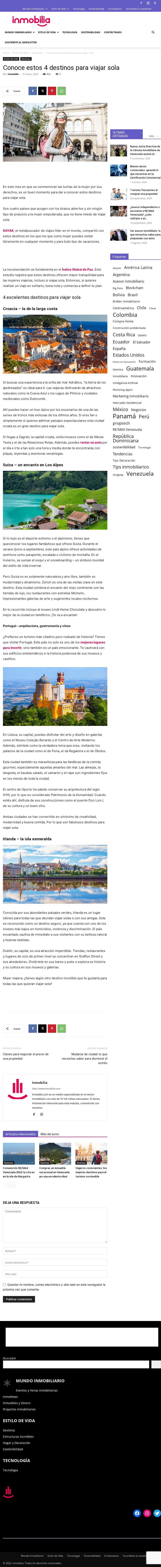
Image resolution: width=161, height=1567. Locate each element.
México (120, 409)
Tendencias (122, 454)
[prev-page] (5, 1184)
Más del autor (50, 1134)
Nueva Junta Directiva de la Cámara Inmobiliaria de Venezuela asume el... (145, 150)
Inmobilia (13, 74)
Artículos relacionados (20, 1134)
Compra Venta (123, 321)
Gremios (118, 369)
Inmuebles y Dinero (16, 1403)
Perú (144, 416)
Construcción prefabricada (129, 328)
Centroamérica (123, 308)
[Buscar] (156, 1364)
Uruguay (118, 475)
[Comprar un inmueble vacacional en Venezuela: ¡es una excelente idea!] (55, 1154)
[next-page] (12, 1184)
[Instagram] (148, 3)
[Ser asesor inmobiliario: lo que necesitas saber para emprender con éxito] (118, 235)
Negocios (138, 409)
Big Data (118, 288)
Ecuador (121, 342)
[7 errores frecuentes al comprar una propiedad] (118, 194)
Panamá (124, 416)
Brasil (133, 295)
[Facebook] (141, 3)
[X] (155, 3)
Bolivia (119, 294)
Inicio (6, 53)
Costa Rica (124, 334)
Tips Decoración (124, 460)
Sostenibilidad (96, 8)
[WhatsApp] (61, 91)
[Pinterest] (52, 91)
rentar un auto (91, 442)
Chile (141, 308)
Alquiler (117, 268)
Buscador (9, 1358)
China (152, 308)
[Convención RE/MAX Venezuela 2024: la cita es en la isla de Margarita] (19, 1154)
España (119, 348)
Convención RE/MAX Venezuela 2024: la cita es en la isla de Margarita (19, 1172)
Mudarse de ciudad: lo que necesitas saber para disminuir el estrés (84, 1058)
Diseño (142, 335)
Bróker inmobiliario (126, 301)
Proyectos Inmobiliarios (19, 1409)
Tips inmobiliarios (131, 467)
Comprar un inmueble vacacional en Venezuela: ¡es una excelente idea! (54, 1172)
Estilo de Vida (58, 8)
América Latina (138, 267)
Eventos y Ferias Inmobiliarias (37, 1390)
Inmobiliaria (120, 376)
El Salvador (142, 342)
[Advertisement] (109, 21)
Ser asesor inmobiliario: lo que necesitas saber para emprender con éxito (145, 234)
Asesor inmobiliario (128, 281)
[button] (153, 32)
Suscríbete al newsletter (138, 8)
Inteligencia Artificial (125, 383)
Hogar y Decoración (16, 1443)
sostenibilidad (124, 447)
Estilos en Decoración (124, 361)
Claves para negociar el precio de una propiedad (26, 1056)
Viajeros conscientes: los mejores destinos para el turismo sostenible (91, 1172)
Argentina (121, 274)
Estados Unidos (128, 355)
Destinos (37, 53)
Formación (147, 361)
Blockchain (134, 287)
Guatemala (140, 368)
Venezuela (140, 473)
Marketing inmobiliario (131, 396)
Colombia (125, 315)
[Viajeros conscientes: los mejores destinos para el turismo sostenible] (91, 1154)
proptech (121, 423)
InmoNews (10, 1397)
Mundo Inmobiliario (33, 8)
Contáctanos (115, 8)
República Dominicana (126, 438)
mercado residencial (127, 403)
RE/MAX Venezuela (127, 429)
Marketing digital (122, 389)
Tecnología (79, 8)
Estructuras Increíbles (18, 1437)
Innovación (139, 376)
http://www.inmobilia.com (46, 1088)
